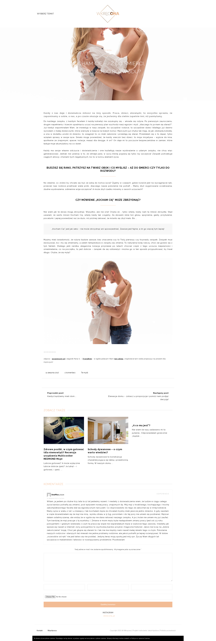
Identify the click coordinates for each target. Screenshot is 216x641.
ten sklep (118, 359)
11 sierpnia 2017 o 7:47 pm (55, 498)
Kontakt (40, 630)
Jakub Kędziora (153, 630)
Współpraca (52, 630)
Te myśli (84, 373)
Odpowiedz (163, 494)
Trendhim (87, 359)
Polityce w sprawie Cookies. (140, 638)
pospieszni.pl (58, 359)
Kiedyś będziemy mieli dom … (61, 396)
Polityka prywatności (168, 630)
